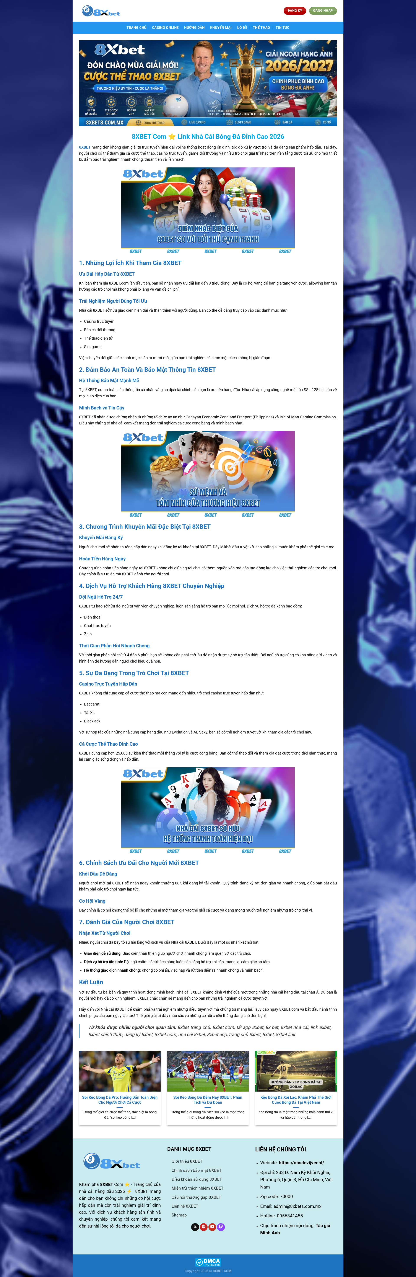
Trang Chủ (136, 28)
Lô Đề (242, 28)
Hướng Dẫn (194, 28)
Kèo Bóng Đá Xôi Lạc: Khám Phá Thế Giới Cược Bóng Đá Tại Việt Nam (296, 1100)
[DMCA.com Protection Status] (208, 1262)
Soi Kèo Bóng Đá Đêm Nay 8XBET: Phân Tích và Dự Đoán (207, 1100)
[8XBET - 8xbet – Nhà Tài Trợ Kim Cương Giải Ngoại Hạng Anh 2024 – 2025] (100, 11)
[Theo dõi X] (195, 1227)
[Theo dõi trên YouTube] (212, 1227)
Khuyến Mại (221, 28)
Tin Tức (282, 28)
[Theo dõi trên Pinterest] (204, 1227)
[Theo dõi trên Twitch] (221, 1227)
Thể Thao (261, 28)
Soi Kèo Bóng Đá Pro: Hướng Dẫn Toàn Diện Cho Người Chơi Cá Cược (120, 1100)
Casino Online (165, 28)
